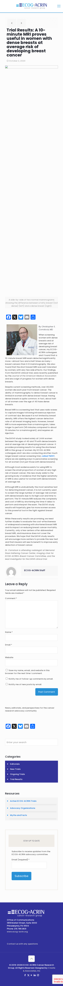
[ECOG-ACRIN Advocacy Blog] (31, 6)
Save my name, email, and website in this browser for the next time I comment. (27, 672)
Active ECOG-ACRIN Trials (23, 801)
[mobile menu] (58, 6)
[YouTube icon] (31, 975)
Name (9, 632)
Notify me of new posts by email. (25, 684)
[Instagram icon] (38, 975)
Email (8, 644)
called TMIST (48, 456)
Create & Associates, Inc (39, 969)
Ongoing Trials (17, 774)
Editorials (15, 764)
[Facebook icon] (25, 975)
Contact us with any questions (22, 943)
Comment (11, 598)
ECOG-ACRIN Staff (34, 570)
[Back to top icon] (31, 958)
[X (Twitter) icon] (28, 975)
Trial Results (16, 779)
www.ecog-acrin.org (17, 931)
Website (9, 657)
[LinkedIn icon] (35, 975)
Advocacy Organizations (22, 808)
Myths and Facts (18, 815)
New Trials (15, 769)
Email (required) (21, 859)
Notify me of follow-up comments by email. (31, 678)
